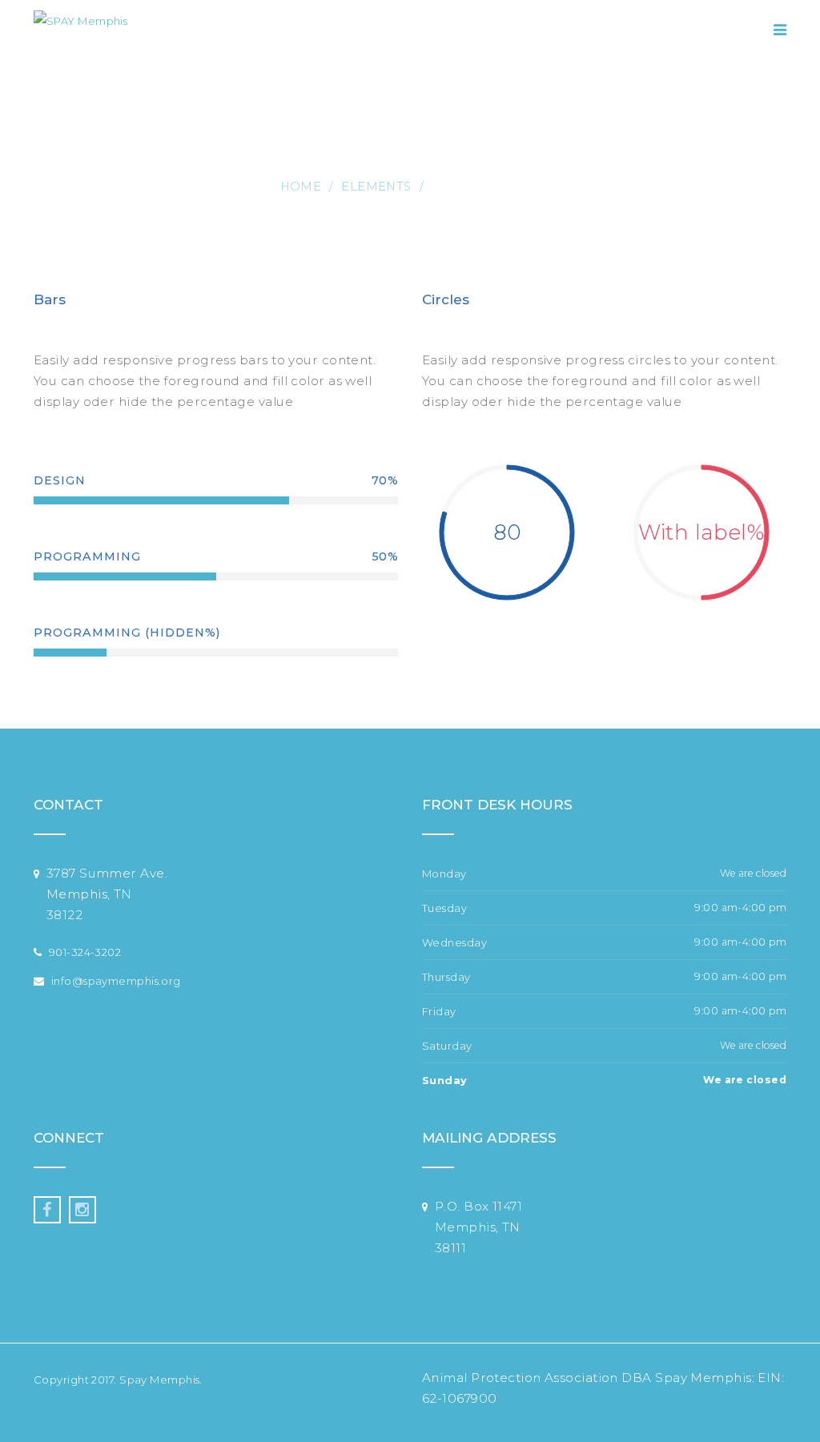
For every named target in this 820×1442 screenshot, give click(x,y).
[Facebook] (47, 1210)
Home (301, 186)
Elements (376, 186)
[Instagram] (82, 1210)
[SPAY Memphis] (80, 30)
